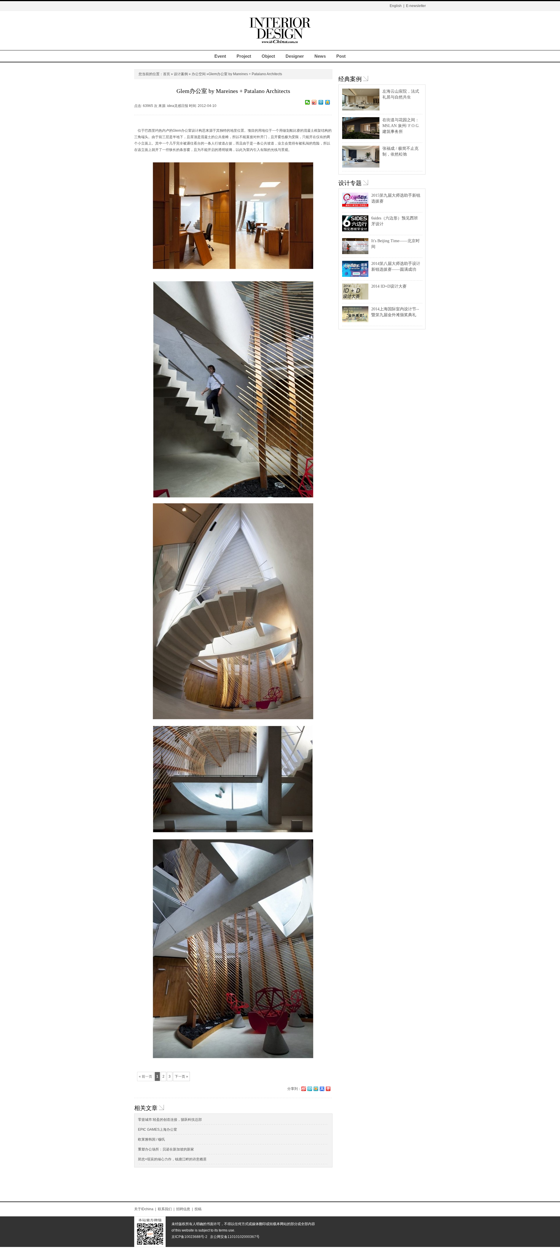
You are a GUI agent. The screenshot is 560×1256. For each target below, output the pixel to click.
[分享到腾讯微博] (320, 102)
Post (341, 56)
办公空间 (199, 74)
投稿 (198, 1209)
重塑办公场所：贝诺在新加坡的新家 (166, 1149)
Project (244, 56)
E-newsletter (416, 6)
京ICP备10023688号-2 (189, 1237)
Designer (295, 56)
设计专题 (350, 183)
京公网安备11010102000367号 (235, 1237)
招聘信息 (183, 1209)
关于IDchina (143, 1209)
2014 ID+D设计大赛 (389, 286)
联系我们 (165, 1209)
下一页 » (181, 1076)
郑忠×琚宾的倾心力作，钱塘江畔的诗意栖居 (172, 1159)
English (396, 6)
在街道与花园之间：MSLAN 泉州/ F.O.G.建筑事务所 (401, 126)
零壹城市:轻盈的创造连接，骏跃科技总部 (170, 1120)
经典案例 (350, 79)
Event (220, 56)
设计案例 (181, 74)
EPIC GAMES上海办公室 (157, 1129)
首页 (166, 74)
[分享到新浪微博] (314, 102)
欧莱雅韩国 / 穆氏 (151, 1139)
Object (268, 56)
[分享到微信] (307, 102)
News (320, 56)
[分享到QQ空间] (327, 102)
